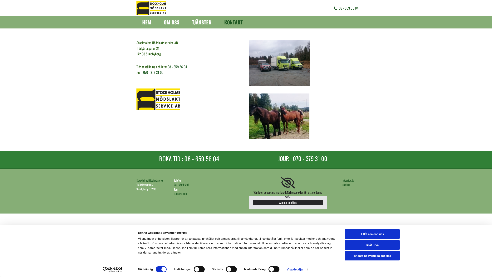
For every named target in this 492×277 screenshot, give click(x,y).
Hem (146, 22)
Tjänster (202, 22)
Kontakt (233, 22)
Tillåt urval (372, 245)
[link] (288, 183)
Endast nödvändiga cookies (372, 255)
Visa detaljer (295, 269)
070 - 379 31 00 (153, 72)
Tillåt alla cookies (372, 234)
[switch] (199, 269)
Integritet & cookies (348, 182)
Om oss (171, 22)
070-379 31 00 (181, 194)
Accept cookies (288, 202)
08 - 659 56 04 (177, 66)
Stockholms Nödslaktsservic (149, 180)
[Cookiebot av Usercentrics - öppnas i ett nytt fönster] (112, 269)
